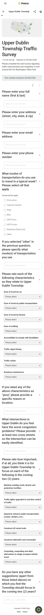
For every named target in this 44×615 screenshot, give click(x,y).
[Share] (34, 11)
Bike (9, 215)
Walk (9, 210)
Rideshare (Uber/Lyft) (16, 229)
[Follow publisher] (40, 11)
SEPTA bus (11, 220)
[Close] (3, 11)
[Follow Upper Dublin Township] (40, 11)
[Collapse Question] (39, 93)
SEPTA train (12, 224)
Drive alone (11, 200)
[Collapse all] (32, 85)
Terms (19, 612)
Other (9, 234)
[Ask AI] (38, 609)
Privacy (25, 612)
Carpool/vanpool (14, 205)
